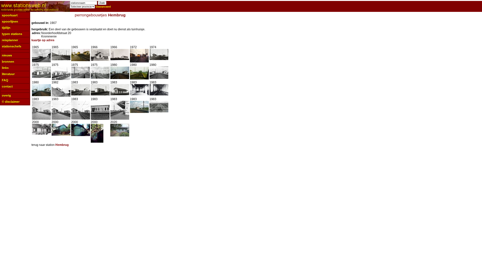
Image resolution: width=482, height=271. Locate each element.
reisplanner (10, 40)
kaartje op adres (42, 40)
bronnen (8, 61)
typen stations (12, 34)
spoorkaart (10, 15)
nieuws (7, 55)
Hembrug (117, 15)
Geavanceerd (103, 6)
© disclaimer (11, 101)
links (5, 67)
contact (7, 86)
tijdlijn (6, 27)
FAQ (5, 80)
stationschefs (11, 46)
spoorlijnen (10, 21)
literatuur (8, 74)
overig (6, 95)
